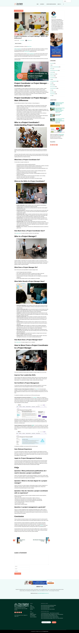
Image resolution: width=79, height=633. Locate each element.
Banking (51, 68)
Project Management (19, 10)
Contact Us (32, 606)
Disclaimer (31, 613)
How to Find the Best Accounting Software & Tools (49, 615)
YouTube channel (61, 134)
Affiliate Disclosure (33, 614)
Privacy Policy (32, 607)
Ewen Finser (30, 40)
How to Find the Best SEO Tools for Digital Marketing (49, 616)
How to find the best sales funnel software (48, 609)
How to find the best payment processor (47, 606)
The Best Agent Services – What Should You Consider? (50, 613)
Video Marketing (52, 93)
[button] (63, 4)
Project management (17, 48)
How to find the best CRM (45, 607)
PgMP (33, 425)
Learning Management (53, 81)
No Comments (22, 40)
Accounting (51, 63)
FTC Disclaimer (32, 615)
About (31, 605)
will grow (41, 525)
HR (50, 79)
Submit (54, 622)
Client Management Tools (54, 70)
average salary (18, 233)
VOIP (51, 95)
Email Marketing (52, 77)
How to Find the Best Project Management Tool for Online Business (52, 614)
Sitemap (31, 609)
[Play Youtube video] (31, 71)
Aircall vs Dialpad (58, 114)
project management (30, 53)
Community (52, 72)
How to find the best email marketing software (48, 605)
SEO (51, 90)
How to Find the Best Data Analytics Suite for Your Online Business (52, 618)
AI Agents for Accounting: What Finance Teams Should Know (59, 103)
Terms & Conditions (33, 616)
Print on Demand (52, 86)
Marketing (51, 84)
